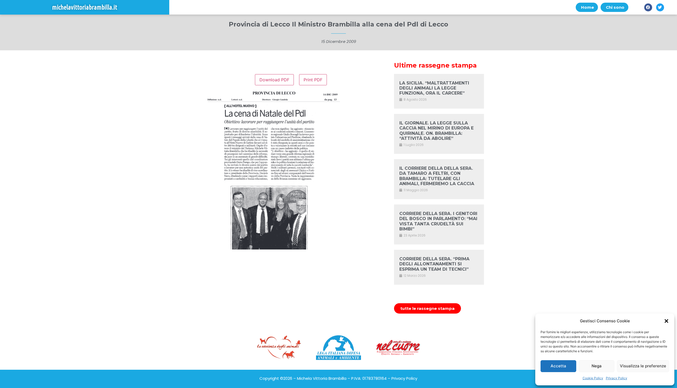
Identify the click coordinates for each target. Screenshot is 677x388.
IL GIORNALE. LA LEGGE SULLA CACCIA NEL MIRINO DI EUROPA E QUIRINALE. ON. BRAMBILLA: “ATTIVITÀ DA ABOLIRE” (436, 131)
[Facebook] (648, 7)
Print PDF (313, 79)
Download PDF (274, 79)
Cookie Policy (593, 378)
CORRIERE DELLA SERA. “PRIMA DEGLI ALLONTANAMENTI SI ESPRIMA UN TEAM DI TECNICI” (434, 263)
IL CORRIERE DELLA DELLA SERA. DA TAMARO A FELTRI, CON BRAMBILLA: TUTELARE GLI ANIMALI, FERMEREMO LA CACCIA (436, 176)
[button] (666, 321)
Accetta (558, 365)
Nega (597, 365)
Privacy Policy (616, 378)
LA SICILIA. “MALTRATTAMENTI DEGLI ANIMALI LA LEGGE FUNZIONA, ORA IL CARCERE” (434, 88)
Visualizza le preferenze (643, 365)
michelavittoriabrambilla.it (84, 7)
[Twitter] (660, 7)
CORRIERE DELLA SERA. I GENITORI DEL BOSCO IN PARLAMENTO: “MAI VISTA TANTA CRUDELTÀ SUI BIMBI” (438, 221)
